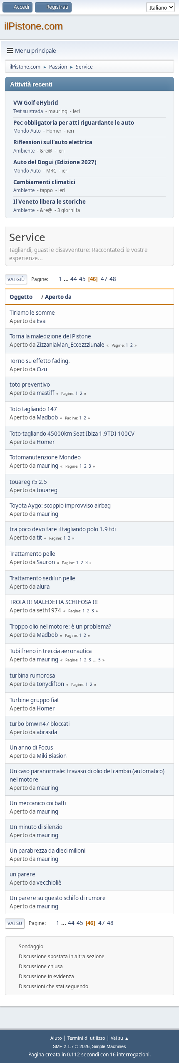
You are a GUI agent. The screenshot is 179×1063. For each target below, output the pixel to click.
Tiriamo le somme (32, 312)
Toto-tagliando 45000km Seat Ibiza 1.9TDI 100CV (72, 433)
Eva (41, 321)
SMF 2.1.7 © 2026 (71, 1046)
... (67, 279)
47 (104, 279)
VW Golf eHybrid (35, 102)
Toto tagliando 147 (33, 409)
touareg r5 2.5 (28, 482)
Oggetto (21, 297)
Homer (46, 442)
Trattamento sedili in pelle (42, 578)
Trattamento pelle (32, 553)
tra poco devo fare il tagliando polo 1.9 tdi (63, 529)
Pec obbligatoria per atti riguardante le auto (73, 122)
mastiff (45, 393)
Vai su (14, 923)
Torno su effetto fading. (40, 361)
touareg (47, 490)
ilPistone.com (33, 26)
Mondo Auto (27, 131)
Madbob (47, 417)
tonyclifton (50, 684)
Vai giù (16, 279)
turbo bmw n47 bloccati (40, 724)
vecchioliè (49, 882)
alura (43, 586)
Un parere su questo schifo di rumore (58, 898)
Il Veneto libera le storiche (49, 201)
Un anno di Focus (31, 747)
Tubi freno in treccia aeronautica (51, 651)
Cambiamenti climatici (44, 182)
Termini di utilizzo (86, 1038)
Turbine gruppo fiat (34, 700)
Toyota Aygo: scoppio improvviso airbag (60, 505)
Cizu (42, 369)
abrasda (47, 732)
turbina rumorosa (32, 675)
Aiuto (56, 1038)
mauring (47, 465)
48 (112, 279)
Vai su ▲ (120, 1038)
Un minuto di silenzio (36, 827)
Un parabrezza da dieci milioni (47, 850)
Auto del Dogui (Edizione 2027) (55, 162)
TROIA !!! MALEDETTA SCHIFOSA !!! (54, 602)
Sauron (46, 562)
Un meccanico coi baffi (38, 803)
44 (73, 279)
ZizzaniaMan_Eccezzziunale (70, 344)
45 (82, 279)
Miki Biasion (52, 756)
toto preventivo (30, 384)
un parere (22, 874)
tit (39, 537)
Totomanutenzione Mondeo (45, 457)
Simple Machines (109, 1046)
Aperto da (58, 297)
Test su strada (28, 111)
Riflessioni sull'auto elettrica (52, 142)
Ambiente (24, 151)
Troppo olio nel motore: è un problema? (60, 626)
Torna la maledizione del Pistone (50, 336)
